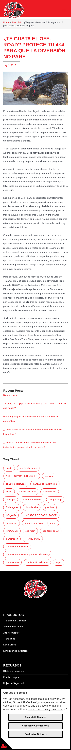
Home (6, 22)
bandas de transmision (45, 484)
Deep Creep (55, 499)
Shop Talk (17, 22)
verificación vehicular (37, 562)
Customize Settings (36, 734)
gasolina (49, 507)
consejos (10, 499)
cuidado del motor (32, 499)
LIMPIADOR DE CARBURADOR (40, 515)
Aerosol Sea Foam (13, 626)
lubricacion (11, 523)
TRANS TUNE (32, 539)
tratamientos (12, 562)
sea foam (30, 531)
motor (53, 523)
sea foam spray (51, 531)
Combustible (49, 491)
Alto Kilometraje (11, 633)
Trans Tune (9, 639)
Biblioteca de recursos (14, 671)
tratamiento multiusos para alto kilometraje (28, 554)
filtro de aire (31, 507)
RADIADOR (12, 531)
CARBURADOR (27, 491)
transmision (12, 539)
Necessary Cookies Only (35, 725)
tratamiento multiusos (17, 546)
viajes (59, 562)
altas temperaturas (16, 484)
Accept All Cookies (35, 717)
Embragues (12, 507)
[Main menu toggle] (64, 10)
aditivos (49, 476)
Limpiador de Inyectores (16, 651)
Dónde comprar (11, 677)
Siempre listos (10, 395)
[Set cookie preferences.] (6, 743)
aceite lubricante (28, 468)
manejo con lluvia (34, 523)
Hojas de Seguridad (13, 683)
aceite (9, 468)
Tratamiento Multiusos (14, 620)
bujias (9, 491)
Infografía (11, 515)
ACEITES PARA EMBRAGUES (21, 476)
